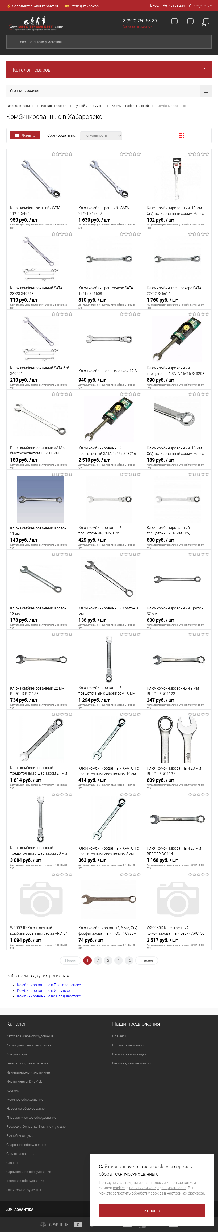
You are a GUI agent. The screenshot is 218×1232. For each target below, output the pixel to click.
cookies (119, 1188)
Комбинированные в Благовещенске (49, 985)
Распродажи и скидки (129, 1054)
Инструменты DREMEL (24, 1081)
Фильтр (28, 135)
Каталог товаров (32, 70)
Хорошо (152, 1210)
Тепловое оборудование (25, 1181)
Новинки (119, 1036)
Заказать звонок (137, 26)
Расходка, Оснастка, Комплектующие (36, 1127)
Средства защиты (20, 1154)
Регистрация (174, 5)
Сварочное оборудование (26, 1145)
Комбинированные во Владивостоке (49, 996)
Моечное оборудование (24, 1099)
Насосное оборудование (25, 1108)
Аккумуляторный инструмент (29, 1045)
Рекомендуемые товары (131, 1063)
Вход (154, 5)
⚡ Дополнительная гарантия (32, 6)
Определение (200, 6)
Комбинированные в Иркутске (43, 990)
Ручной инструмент (21, 1136)
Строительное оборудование (28, 1172)
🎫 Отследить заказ (82, 6)
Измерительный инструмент (29, 1072)
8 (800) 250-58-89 (140, 20)
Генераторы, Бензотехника (27, 1063)
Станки (12, 1163)
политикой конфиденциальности (157, 1188)
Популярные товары (128, 1045)
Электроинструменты (23, 1190)
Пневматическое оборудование (31, 1118)
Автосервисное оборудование (29, 1036)
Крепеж (12, 1090)
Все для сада (16, 1054)
